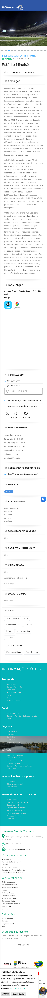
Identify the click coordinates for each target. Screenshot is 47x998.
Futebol (8, 59)
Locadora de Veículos (15, 755)
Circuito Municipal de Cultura (12, 873)
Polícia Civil (11, 734)
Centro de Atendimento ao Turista (19, 766)
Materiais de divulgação (16, 810)
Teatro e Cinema (8, 893)
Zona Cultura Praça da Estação (13, 870)
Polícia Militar (12, 731)
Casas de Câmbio (13, 758)
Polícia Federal (12, 787)
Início (6, 72)
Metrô (9, 695)
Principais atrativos (14, 816)
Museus (4, 890)
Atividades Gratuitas (9, 885)
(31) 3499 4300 (13, 385)
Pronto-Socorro (13, 713)
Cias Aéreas (11, 769)
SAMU (9, 719)
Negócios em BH (8, 924)
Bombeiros (11, 737)
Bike (26, 618)
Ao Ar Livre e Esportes (24, 56)
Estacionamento (13, 625)
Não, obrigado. (18, 994)
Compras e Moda (8, 901)
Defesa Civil (11, 739)
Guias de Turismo (13, 763)
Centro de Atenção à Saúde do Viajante (22, 716)
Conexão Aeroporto (14, 687)
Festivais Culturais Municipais (13, 862)
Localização (30, 72)
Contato (5, 921)
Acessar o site (19, 391)
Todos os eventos (8, 882)
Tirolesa (9, 638)
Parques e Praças (8, 895)
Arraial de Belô (7, 859)
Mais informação (17, 988)
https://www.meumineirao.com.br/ (22, 474)
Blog (3, 926)
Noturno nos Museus (9, 867)
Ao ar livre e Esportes (10, 898)
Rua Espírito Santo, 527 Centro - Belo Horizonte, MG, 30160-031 (22, 838)
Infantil (9, 631)
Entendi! (5, 994)
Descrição (16, 72)
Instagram (15, 417)
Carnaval (5, 864)
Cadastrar (24, 945)
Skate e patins (23, 631)
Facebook (26, 417)
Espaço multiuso (13, 652)
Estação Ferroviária (14, 692)
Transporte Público (14, 700)
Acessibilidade (12, 618)
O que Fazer (7, 56)
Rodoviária (11, 690)
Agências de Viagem (14, 760)
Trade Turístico (12, 799)
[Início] (12, 4)
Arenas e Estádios (14, 646)
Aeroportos (11, 684)
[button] (2, 50)
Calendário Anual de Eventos (17, 802)
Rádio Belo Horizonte (21, 849)
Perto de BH (6, 906)
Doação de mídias (13, 805)
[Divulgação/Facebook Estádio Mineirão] (23, 28)
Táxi (8, 698)
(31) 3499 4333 (13, 381)
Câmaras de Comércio (15, 784)
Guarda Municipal (13, 742)
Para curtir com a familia (11, 904)
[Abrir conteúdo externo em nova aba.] (8, 303)
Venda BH (10, 818)
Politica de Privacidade (40, 982)
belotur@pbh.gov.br (13, 843)
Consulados (11, 781)
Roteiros (5, 909)
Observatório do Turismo (16, 813)
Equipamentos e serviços (16, 808)
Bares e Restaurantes (10, 887)
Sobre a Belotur (8, 918)
